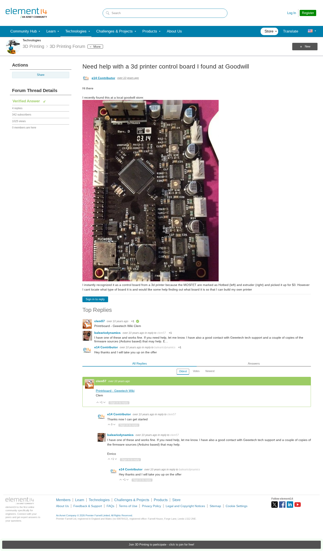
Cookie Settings (236, 506)
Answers (254, 363)
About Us (62, 506)
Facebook (282, 504)
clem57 (100, 321)
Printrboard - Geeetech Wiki (115, 390)
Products (161, 500)
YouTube (297, 504)
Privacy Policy (151, 506)
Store (176, 500)
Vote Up (98, 403)
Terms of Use (128, 506)
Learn (79, 500)
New (307, 46)
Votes (196, 371)
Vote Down (104, 403)
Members (63, 500)
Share (40, 74)
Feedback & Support (87, 506)
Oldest (183, 371)
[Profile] (310, 31)
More (97, 46)
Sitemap (215, 506)
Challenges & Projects (131, 500)
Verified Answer (27, 101)
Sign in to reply (95, 299)
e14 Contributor (103, 78)
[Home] (26, 13)
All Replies (139, 363)
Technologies (32, 40)
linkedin (290, 504)
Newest (209, 371)
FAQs (110, 506)
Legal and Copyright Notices (185, 506)
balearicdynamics (108, 332)
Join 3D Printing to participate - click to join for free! (161, 544)
